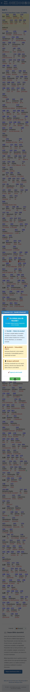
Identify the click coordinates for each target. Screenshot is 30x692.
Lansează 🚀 (15, 378)
